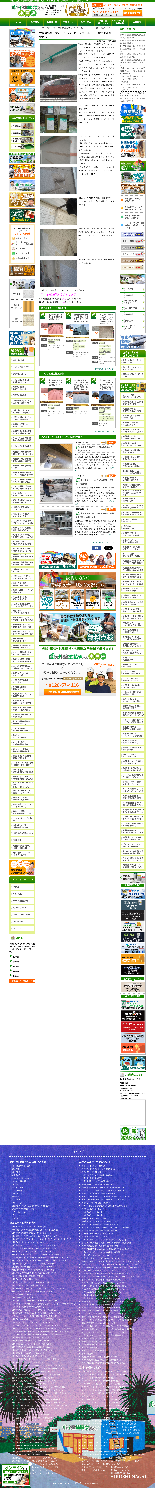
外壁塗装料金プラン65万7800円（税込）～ (97, 1181)
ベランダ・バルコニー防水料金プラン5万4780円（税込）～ (103, 1190)
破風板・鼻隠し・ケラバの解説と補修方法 (23, 591)
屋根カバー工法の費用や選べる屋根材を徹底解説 (22, 439)
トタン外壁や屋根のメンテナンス (20, 681)
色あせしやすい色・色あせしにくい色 (132, 217)
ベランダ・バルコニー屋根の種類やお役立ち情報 (23, 764)
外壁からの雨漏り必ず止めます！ (94, 1209)
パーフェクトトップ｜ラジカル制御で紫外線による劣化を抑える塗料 (106, 1371)
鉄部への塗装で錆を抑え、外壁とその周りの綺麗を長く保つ (103, 1310)
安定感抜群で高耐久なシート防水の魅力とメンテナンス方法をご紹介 (37, 1408)
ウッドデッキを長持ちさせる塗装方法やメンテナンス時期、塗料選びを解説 (109, 1320)
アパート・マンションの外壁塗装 (94, 1351)
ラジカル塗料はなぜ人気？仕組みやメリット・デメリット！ (33, 1470)
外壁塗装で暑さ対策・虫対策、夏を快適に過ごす (99, 1357)
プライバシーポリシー (21, 915)
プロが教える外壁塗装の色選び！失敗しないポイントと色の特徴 (35, 1230)
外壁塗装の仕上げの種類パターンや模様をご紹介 (132, 838)
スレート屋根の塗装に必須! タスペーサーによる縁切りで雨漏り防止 (36, 1359)
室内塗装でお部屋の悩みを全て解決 (94, 1237)
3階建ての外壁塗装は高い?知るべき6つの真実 (133, 486)
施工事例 (35, 22)
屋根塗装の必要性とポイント (92, 1215)
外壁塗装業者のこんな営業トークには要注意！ (133, 603)
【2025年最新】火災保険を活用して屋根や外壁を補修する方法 (104, 1206)
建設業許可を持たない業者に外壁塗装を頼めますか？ (31, 1206)
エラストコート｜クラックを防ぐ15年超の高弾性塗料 (101, 1402)
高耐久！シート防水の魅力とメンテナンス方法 (22, 791)
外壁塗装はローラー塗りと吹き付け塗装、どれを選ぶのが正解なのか (37, 1368)
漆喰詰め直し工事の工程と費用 (130, 665)
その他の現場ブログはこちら (104, 542)
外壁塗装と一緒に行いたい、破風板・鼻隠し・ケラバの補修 (103, 1283)
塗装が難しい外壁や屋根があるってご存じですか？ (133, 617)
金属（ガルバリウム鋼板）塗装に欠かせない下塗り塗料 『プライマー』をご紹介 (110, 1461)
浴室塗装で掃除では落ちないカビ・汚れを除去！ (99, 1323)
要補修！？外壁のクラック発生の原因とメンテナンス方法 (33, 1322)
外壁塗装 (22, 126)
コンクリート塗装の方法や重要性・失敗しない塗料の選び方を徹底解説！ (108, 1329)
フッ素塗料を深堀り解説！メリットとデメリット (133, 824)
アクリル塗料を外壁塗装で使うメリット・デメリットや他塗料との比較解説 (109, 1424)
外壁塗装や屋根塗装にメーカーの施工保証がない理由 (133, 569)
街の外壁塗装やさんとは (21, 1166)
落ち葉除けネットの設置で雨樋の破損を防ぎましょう (101, 1304)
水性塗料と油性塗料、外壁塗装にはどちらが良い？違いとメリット (105, 1448)
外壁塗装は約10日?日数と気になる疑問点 (131, 465)
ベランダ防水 (22, 146)
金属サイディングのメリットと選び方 (20, 674)
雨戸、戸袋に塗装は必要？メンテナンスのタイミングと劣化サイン (105, 1332)
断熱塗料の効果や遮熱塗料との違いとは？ (132, 728)
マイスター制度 (17, 1187)
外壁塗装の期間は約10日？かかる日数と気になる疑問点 (32, 1251)
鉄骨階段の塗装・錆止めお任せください (22, 715)
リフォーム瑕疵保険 (19, 1181)
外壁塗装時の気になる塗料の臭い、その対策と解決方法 (32, 1267)
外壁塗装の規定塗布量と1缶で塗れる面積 (132, 686)
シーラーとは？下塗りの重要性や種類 (131, 555)
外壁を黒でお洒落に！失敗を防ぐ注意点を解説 (132, 797)
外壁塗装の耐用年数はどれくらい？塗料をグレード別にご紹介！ (35, 1310)
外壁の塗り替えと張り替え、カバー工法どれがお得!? (132, 493)
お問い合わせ (18, 921)
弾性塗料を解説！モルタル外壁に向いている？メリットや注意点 (35, 1467)
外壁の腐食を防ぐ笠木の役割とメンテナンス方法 (23, 619)
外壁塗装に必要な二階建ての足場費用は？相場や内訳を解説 (103, 1363)
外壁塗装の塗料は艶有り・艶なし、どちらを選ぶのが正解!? (103, 1445)
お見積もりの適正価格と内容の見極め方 (132, 451)
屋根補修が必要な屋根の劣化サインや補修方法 (22, 646)
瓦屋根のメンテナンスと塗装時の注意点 (22, 695)
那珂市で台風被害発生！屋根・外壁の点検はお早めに (132, 55)
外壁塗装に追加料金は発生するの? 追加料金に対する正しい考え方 (105, 1249)
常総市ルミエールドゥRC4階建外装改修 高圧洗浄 (132, 99)
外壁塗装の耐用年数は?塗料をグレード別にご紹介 (23, 453)
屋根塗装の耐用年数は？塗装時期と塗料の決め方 (132, 769)
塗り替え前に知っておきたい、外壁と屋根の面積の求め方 (33, 1378)
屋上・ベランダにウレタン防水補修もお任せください (23, 785)
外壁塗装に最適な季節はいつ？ (22, 467)
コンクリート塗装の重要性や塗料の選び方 (21, 750)
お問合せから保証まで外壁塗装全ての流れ (97, 1175)
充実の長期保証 (17, 1190)
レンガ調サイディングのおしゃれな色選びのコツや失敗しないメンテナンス (39, 1325)
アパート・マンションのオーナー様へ (132, 368)
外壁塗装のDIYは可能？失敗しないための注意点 (132, 610)
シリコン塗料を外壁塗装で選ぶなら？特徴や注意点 (23, 487)
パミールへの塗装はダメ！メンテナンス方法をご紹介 (133, 721)
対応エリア (16, 1200)
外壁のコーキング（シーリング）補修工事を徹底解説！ (102, 1252)
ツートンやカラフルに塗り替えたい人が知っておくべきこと (134, 225)
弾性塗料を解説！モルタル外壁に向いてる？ (133, 831)
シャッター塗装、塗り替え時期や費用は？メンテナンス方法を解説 (105, 1326)
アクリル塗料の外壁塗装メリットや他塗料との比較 (23, 474)
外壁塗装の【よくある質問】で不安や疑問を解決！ (30, 1227)
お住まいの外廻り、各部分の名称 (24, 1294)
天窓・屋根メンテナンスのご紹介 (21, 612)
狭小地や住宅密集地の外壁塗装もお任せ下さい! (22, 667)
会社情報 (15, 1196)
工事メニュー (69, 22)
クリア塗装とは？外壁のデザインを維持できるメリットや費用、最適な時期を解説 (111, 1430)
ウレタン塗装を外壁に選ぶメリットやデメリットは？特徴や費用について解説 (109, 1427)
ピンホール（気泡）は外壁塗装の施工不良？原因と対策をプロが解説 (37, 1334)
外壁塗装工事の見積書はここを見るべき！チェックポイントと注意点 (106, 1196)
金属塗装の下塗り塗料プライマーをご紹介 (131, 548)
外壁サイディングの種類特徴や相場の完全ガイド (22, 529)
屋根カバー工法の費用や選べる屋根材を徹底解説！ (100, 1224)
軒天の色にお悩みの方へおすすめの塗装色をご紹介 (23, 605)
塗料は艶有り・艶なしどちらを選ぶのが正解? (132, 638)
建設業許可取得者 (19, 908)
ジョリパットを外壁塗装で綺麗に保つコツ (133, 672)
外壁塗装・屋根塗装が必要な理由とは (25, 1279)
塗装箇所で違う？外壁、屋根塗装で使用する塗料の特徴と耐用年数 (105, 1439)
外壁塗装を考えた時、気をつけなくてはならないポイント (33, 1341)
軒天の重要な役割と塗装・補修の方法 (20, 598)
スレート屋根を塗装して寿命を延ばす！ (96, 1344)
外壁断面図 (17, 840)
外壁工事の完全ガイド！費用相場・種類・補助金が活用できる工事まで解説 (39, 1260)
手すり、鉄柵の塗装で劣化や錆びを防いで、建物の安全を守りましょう (107, 1317)
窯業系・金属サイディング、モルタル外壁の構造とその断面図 (34, 1381)
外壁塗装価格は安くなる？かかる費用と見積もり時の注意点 (103, 1200)
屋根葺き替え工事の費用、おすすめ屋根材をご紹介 (100, 1221)
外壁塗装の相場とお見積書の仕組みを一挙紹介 (98, 1193)
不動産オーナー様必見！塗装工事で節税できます (132, 576)
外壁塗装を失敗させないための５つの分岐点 (28, 1242)
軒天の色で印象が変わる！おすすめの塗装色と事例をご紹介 (103, 1289)
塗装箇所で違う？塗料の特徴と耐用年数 (131, 534)
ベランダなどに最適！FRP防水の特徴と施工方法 (23, 778)
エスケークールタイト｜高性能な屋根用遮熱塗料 (99, 1393)
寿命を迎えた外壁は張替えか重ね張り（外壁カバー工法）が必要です (106, 1227)
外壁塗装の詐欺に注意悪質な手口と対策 (131, 458)
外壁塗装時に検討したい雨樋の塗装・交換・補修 (22, 626)
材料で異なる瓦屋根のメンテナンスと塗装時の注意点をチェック (105, 1274)
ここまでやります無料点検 (120, 22)
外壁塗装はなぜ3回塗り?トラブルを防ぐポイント (22, 577)
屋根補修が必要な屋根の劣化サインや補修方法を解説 (101, 1307)
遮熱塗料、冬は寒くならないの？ (94, 1436)
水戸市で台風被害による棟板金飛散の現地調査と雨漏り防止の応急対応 (132, 48)
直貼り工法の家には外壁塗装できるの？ (130, 631)
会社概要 (137, 22)
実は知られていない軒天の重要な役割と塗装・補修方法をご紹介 (105, 1286)
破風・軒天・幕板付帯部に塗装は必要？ (21, 584)
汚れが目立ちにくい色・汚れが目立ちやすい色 (134, 208)
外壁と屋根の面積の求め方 (23, 833)
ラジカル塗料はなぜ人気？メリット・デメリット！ (133, 859)
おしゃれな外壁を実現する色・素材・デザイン (133, 776)
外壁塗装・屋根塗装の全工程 (92, 1178)
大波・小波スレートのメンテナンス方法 (21, 854)
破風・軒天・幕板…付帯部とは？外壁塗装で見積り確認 (102, 1280)
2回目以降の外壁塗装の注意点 (129, 527)
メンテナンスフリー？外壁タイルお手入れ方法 (132, 652)
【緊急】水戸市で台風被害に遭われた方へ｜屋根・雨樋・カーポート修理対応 (132, 79)
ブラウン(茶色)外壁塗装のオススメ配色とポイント (133, 818)
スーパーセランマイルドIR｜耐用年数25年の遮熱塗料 (101, 1381)
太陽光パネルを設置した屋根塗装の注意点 (132, 707)
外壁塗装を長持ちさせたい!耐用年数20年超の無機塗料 (133, 562)
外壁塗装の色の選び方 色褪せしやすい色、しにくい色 (31, 1233)
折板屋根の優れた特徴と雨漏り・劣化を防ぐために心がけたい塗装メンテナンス (110, 1261)
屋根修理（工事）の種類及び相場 (20, 425)
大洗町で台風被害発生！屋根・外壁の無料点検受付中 (132, 41)
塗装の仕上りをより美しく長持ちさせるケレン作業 (23, 550)
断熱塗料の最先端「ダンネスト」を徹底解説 (133, 735)
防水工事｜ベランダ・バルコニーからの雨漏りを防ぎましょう (104, 1240)
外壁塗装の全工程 (19, 395)
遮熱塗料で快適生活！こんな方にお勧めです (98, 1396)
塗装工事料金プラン (103, 22)
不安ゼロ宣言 (17, 1193)
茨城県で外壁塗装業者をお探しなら (25, 1209)
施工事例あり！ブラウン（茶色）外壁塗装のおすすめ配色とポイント (37, 1461)
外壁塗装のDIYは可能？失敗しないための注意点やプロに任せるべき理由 (38, 1288)
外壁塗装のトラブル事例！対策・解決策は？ (133, 762)
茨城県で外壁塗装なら (21, 901)
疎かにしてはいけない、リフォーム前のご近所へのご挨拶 (33, 1264)
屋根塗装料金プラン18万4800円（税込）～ (97, 1184)
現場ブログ (51, 28)
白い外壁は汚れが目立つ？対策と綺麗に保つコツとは (133, 804)
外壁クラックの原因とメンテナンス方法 (21, 515)
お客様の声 (52, 22)
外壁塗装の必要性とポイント (92, 1212)
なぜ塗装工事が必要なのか (23, 367)
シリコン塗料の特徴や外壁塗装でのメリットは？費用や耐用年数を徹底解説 (109, 1421)
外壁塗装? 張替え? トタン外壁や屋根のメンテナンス (100, 1258)
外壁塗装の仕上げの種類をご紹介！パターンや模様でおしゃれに (35, 1473)
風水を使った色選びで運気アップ (133, 200)
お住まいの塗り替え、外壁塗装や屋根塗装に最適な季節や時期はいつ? (37, 1316)
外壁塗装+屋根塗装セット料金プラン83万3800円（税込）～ (103, 1187)
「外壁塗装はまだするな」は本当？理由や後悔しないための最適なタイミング (40, 1257)
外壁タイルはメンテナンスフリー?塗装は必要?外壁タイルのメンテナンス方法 (110, 1264)
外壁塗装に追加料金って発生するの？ (130, 424)
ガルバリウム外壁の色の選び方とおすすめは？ (29, 1307)
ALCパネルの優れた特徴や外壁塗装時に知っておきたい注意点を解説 (37, 1374)
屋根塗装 (22, 133)
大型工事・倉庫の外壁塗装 (91, 1347)
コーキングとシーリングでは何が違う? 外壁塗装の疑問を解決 (34, 1371)
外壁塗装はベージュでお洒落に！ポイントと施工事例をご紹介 (34, 1458)
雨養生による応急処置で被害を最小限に (132, 748)
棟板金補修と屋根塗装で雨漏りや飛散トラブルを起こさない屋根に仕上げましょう (41, 1393)
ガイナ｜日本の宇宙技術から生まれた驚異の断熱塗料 (101, 1412)
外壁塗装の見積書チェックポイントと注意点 (133, 444)
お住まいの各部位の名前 (22, 446)
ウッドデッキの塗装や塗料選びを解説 (21, 729)
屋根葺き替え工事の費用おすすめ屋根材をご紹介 (22, 432)
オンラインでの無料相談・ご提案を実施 (132, 396)
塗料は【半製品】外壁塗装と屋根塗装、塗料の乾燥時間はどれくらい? (37, 1365)
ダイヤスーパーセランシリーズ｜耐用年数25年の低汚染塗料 (103, 1387)
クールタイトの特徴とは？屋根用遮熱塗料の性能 (133, 852)
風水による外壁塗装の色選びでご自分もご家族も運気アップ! (34, 1248)
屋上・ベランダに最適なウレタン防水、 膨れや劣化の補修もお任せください (39, 1405)
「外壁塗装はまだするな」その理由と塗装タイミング (23, 402)
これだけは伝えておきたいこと (23, 1178)
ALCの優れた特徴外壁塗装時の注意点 (20, 826)
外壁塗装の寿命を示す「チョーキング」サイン (22, 508)
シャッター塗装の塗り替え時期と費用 (20, 743)
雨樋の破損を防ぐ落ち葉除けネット (19, 639)
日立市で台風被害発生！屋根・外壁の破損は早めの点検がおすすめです (132, 62)
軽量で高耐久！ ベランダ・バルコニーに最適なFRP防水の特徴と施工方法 (38, 1402)
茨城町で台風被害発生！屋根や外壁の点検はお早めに (132, 36)
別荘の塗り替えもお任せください (133, 375)
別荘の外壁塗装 (87, 1354)
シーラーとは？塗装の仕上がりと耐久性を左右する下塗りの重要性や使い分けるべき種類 (113, 1455)
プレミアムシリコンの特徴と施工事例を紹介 (131, 845)
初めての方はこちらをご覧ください (94, 1166)
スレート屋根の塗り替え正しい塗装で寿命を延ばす (23, 653)
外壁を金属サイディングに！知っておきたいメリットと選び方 (104, 1255)
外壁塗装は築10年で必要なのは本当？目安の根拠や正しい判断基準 (36, 1254)
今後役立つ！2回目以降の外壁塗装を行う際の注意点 (100, 1230)
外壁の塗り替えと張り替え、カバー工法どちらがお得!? (32, 1291)
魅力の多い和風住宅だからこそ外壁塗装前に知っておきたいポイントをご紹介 (109, 1267)
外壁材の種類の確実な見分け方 (129, 500)
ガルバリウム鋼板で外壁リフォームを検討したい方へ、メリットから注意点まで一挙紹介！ (45, 1304)
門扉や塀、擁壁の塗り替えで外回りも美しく (98, 1234)
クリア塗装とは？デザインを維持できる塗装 (23, 494)
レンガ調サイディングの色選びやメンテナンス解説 (23, 522)
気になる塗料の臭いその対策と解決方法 (130, 479)
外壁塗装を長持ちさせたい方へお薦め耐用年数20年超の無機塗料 (105, 1452)
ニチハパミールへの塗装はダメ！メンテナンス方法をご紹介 (33, 1421)
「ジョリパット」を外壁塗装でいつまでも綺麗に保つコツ (33, 1384)
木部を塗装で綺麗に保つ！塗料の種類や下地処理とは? (133, 714)
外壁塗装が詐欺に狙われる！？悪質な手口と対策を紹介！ (33, 1350)
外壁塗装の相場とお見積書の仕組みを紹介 (132, 437)
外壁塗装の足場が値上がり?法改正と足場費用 (133, 589)
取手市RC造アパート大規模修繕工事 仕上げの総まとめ (132, 94)
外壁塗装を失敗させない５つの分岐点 (132, 417)
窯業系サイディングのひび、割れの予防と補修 (132, 624)
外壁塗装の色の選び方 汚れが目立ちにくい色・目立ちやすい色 (34, 1236)
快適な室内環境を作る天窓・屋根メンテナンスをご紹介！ (102, 1292)
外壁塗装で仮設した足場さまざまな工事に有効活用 (133, 583)
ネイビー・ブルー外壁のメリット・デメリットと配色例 (32, 1445)
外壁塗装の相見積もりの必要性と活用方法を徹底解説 (31, 1347)
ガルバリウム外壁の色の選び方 (130, 520)
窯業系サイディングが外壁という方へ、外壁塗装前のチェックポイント (107, 1467)
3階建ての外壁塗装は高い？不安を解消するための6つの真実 (33, 1270)
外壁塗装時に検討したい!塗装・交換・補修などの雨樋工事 (103, 1298)
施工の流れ (86, 22)
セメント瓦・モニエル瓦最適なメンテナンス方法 (22, 702)
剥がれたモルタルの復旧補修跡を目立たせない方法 (23, 536)
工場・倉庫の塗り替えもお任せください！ (133, 361)
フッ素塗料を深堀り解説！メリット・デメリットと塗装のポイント (36, 1464)
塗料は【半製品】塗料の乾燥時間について (22, 812)
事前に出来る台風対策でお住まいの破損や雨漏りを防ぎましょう (35, 1427)
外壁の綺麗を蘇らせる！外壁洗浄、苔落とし (132, 693)
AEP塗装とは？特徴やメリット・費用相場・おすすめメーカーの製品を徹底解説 (110, 1433)
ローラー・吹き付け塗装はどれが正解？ (130, 679)
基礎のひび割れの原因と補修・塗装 (129, 755)
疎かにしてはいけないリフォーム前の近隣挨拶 (132, 472)
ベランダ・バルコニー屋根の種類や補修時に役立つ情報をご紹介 (35, 1396)
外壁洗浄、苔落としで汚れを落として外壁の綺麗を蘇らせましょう (105, 1335)
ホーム (18, 22)
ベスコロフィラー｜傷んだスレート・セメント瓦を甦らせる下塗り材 (106, 1384)
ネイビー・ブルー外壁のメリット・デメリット (132, 783)
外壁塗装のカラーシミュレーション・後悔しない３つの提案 (33, 1245)
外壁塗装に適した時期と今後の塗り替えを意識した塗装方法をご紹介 (37, 1313)
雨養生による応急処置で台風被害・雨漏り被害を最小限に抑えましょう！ (38, 1430)
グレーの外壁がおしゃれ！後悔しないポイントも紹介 (133, 790)
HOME (42, 28)
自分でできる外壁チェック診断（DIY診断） (28, 1285)
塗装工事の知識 (19, 360)
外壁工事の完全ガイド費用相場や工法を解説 (21, 411)
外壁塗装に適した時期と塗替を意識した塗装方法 (22, 460)
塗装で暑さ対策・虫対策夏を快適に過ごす (22, 501)
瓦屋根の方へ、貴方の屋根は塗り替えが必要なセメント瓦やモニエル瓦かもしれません (113, 1277)
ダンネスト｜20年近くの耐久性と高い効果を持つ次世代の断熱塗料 (106, 1408)
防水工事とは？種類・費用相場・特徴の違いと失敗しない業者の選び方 (37, 1399)
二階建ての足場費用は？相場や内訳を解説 (132, 596)
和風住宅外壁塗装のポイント (130, 659)
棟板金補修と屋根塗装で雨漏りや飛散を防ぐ (22, 757)
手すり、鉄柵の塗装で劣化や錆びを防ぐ (21, 722)
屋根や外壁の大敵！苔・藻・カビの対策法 (131, 700)
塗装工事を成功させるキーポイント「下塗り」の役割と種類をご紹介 (106, 1458)
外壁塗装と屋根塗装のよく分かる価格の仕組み (98, 1169)
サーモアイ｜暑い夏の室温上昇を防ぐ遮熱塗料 (98, 1378)
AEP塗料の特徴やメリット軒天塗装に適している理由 (133, 866)
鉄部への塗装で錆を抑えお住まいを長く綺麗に (22, 709)
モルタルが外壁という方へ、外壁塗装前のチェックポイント (103, 1464)
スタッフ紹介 (18, 894)
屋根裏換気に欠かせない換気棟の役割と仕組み (22, 798)
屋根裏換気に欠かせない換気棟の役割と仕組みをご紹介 (32, 1412)
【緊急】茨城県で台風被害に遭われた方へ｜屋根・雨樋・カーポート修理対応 (132, 87)
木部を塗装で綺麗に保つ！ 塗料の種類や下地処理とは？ (32, 1418)
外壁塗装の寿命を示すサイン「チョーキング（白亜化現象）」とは (36, 1319)
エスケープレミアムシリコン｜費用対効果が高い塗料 (101, 1390)
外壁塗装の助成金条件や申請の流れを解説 (132, 410)
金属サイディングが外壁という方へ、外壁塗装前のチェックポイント (106, 1470)
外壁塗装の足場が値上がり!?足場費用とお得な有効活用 (101, 1360)
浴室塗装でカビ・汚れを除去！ (20, 736)
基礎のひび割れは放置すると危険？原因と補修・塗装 (31, 1433)
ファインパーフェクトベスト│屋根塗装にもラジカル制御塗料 (104, 1374)
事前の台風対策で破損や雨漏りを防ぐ (130, 742)
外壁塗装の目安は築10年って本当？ (19, 388)
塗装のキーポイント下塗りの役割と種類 (130, 541)
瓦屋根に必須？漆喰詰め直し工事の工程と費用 (98, 1270)
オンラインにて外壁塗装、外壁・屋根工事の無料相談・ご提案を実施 (106, 1243)
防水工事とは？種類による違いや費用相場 (23, 771)
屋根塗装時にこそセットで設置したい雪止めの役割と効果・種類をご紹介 (108, 1301)
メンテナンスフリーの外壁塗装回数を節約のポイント (133, 506)
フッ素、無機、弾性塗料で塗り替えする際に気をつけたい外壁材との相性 (38, 1387)
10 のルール (16, 1184)
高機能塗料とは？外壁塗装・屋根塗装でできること (23, 556)
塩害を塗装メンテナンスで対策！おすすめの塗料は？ (31, 1415)
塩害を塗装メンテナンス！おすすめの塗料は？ (23, 805)
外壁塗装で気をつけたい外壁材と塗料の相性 (22, 847)
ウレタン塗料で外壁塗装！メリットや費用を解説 (23, 480)
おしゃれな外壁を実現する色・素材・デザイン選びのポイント (34, 1442)
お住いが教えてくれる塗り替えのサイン (21, 381)
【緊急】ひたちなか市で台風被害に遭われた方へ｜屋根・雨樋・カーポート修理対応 (132, 70)
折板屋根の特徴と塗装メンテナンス (19, 688)
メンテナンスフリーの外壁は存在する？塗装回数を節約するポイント (37, 1301)
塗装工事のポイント (20, 374)
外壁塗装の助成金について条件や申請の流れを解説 (100, 1246)
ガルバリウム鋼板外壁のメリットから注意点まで (132, 513)
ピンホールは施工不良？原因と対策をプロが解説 (22, 543)
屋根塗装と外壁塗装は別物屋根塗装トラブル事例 (23, 563)
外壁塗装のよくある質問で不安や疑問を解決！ (133, 403)
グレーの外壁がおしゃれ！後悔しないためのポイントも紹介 (33, 1448)
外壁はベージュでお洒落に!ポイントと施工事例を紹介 (133, 811)
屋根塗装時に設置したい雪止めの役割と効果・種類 (23, 633)
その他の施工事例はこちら (105, 369)
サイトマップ (18, 928)
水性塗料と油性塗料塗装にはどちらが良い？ (132, 645)
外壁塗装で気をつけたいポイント (22, 570)
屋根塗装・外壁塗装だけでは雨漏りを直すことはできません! (34, 1273)
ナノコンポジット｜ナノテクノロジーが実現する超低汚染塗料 (104, 1399)
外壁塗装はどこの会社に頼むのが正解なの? (27, 1362)
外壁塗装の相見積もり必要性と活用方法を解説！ (133, 430)
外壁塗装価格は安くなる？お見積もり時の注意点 (23, 418)
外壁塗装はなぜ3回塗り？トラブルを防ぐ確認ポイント (31, 1344)
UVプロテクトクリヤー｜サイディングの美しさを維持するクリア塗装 (107, 1405)
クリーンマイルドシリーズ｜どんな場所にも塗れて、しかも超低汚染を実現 (109, 1415)
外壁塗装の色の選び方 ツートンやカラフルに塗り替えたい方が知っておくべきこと (42, 1239)
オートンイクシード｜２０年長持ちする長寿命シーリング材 (103, 1418)
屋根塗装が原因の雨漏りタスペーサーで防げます (22, 660)
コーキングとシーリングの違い (23, 819)
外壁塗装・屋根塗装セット (22, 140)
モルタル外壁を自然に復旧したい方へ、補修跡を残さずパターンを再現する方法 (41, 1331)
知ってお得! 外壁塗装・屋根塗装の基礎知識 (27, 1276)
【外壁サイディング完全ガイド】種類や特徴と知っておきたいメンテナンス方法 (41, 1328)
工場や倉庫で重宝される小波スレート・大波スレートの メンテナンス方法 (38, 1390)
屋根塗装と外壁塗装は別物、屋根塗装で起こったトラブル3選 (34, 1356)
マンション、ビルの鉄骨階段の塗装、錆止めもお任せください (104, 1314)
